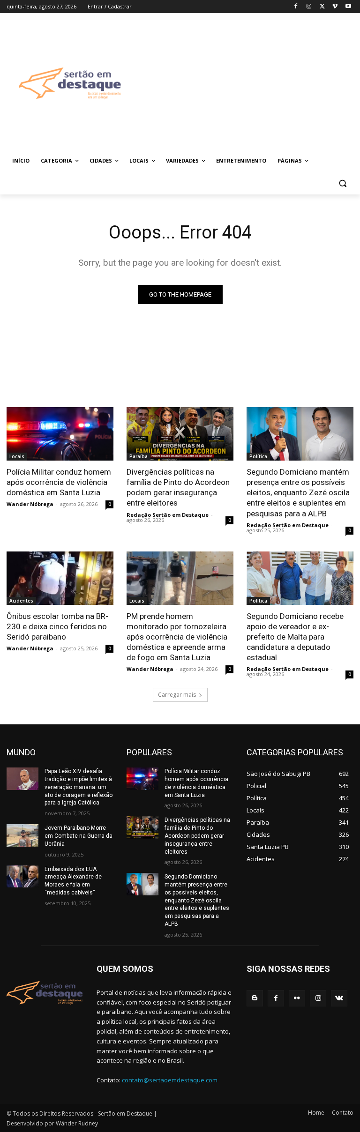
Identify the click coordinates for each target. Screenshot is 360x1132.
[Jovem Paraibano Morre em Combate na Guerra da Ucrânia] (22, 835)
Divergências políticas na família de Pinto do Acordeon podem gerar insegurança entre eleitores (178, 487)
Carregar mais (177, 695)
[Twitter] (322, 6)
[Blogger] (255, 998)
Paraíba (138, 456)
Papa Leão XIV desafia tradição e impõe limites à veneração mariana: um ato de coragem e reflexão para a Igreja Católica (78, 787)
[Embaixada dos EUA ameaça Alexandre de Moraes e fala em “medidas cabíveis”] (22, 876)
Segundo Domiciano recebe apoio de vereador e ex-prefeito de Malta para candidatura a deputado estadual (295, 636)
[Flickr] (297, 998)
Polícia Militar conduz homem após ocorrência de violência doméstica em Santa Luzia (59, 482)
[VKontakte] (339, 998)
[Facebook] (296, 6)
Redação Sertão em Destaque (168, 514)
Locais (16, 456)
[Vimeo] (335, 6)
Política (258, 456)
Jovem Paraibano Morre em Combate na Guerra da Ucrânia (78, 836)
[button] (342, 183)
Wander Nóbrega (30, 503)
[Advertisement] (247, 83)
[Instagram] (309, 6)
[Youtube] (348, 6)
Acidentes (21, 600)
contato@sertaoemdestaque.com (170, 1080)
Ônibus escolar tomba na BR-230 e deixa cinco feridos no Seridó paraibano (57, 626)
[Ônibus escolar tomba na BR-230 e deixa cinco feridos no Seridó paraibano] (60, 578)
